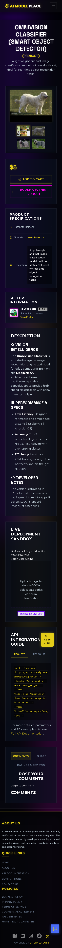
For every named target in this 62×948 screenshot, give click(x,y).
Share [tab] (41, 756)
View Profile (27, 317)
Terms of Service (14, 907)
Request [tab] (19, 654)
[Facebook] (15, 936)
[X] (48, 937)
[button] (15, 104)
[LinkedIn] (23, 936)
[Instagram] (31, 936)
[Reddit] (39, 936)
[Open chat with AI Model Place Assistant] (55, 928)
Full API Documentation (27, 733)
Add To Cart (33, 179)
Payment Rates (12, 916)
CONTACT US (10, 884)
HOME (6, 862)
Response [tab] (39, 654)
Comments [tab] (21, 756)
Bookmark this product (33, 192)
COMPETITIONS (12, 879)
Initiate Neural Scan (31, 613)
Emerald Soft (39, 943)
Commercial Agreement (18, 912)
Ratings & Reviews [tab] (31, 765)
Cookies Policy (12, 897)
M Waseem (28, 308)
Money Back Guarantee (18, 921)
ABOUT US (8, 868)
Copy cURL (47, 641)
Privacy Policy (12, 902)
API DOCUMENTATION (15, 873)
